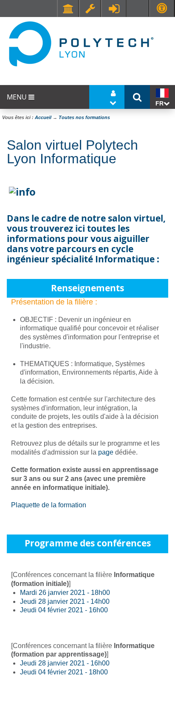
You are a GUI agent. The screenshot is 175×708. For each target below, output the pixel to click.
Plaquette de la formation (48, 505)
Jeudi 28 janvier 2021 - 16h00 (65, 663)
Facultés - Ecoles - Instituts (68, 8)
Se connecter (114, 8)
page (105, 452)
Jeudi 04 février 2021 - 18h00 (64, 672)
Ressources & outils (90, 8)
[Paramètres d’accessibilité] (162, 8)
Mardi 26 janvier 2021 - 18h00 (65, 592)
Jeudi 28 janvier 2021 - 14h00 (65, 601)
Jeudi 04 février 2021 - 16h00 (64, 610)
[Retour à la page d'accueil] (80, 43)
